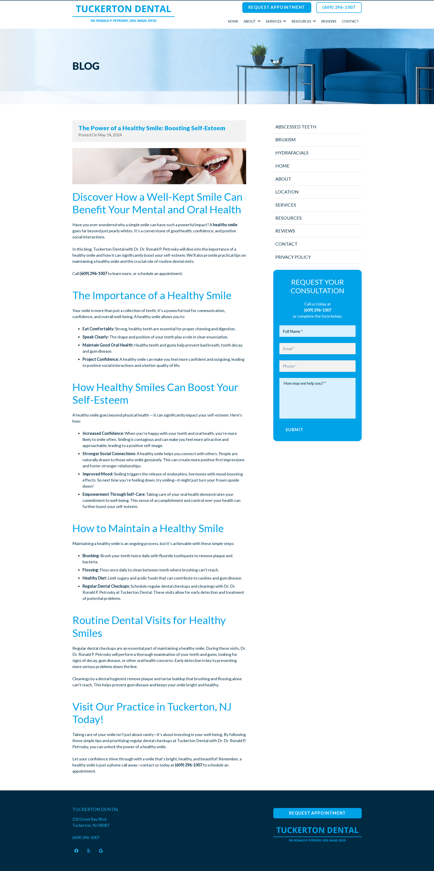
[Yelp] (89, 851)
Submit (294, 429)
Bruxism (285, 139)
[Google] (101, 851)
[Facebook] (76, 851)
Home (282, 165)
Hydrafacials (292, 152)
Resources (288, 218)
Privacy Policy (293, 257)
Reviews (285, 230)
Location (287, 191)
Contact (286, 244)
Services (285, 204)
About (283, 179)
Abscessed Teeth (295, 126)
